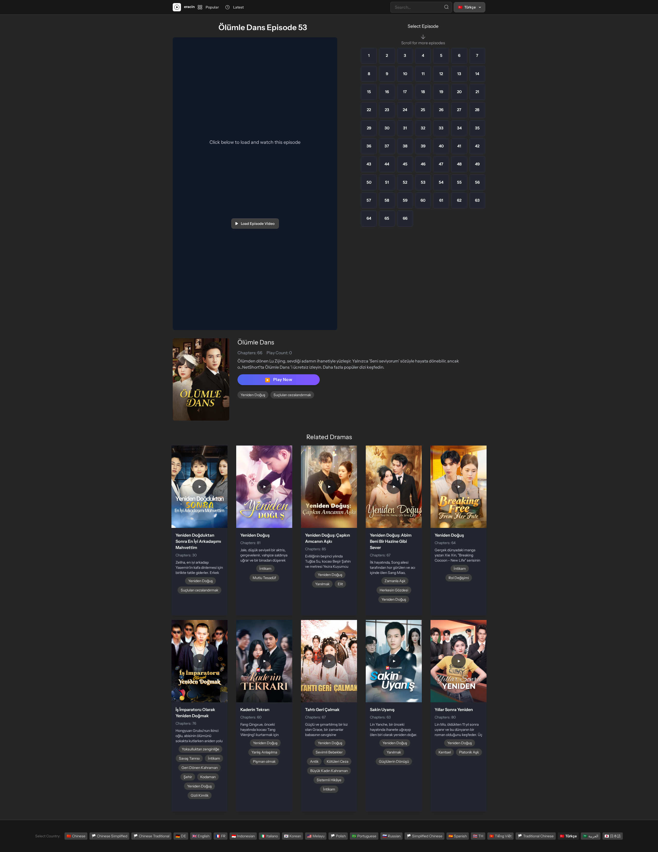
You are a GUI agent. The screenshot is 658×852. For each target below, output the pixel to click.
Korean (292, 836)
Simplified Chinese (424, 836)
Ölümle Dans (255, 342)
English (200, 836)
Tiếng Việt (500, 836)
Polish (338, 836)
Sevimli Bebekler (329, 752)
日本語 (613, 836)
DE (181, 836)
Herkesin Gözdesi (394, 590)
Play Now (278, 380)
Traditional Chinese (536, 836)
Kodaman (208, 777)
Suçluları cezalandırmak (292, 395)
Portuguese (364, 836)
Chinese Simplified (109, 836)
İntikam (265, 568)
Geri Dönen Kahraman (199, 767)
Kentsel (444, 752)
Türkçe (568, 836)
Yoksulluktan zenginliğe (200, 749)
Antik (314, 761)
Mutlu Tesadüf (264, 577)
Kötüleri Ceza (337, 761)
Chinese (76, 836)
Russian (391, 836)
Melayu (315, 836)
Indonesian (243, 836)
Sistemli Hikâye (329, 780)
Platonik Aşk (469, 752)
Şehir (188, 777)
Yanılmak (322, 584)
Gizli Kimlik (199, 795)
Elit (340, 584)
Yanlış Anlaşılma (264, 752)
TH (478, 836)
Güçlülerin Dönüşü (394, 761)
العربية (590, 836)
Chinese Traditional (151, 836)
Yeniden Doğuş (253, 395)
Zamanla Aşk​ (395, 581)
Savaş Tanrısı (189, 758)
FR (220, 836)
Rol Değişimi (459, 577)
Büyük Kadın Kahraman (329, 770)
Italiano (269, 836)
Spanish (458, 836)
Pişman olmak (264, 761)
